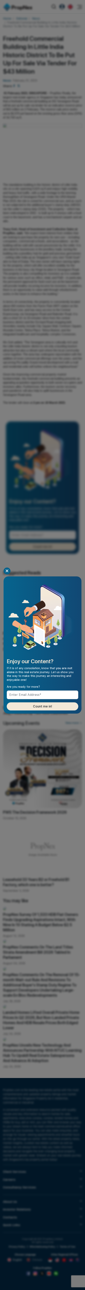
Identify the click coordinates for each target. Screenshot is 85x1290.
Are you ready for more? (23, 687)
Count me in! (42, 706)
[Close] (7, 571)
